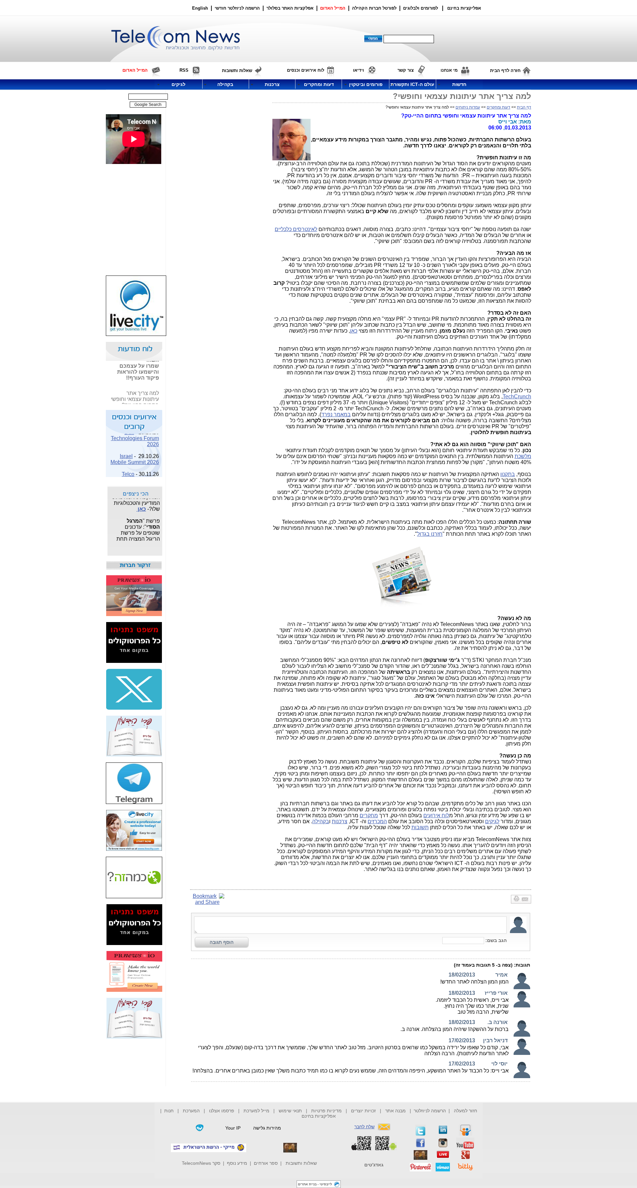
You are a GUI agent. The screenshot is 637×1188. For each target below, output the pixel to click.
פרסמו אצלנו (222, 1110)
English (200, 8)
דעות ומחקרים (498, 107)
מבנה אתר (395, 1110)
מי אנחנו (449, 70)
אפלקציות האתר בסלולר (290, 8)
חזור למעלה (465, 1110)
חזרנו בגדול (430, 534)
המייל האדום (332, 8)
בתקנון (507, 474)
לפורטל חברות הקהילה (374, 8)
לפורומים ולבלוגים (420, 8)
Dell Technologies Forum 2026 (135, 433)
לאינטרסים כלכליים (296, 229)
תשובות (420, 827)
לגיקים (492, 821)
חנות (169, 1110)
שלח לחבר (364, 1126)
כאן (353, 331)
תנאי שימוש (290, 1110)
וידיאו (358, 70)
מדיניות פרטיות (326, 1110)
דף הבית (524, 107)
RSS (183, 70)
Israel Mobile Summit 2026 (134, 454)
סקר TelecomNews (201, 1163)
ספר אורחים (266, 1163)
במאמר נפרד (336, 414)
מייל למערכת (256, 1110)
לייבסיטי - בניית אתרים (315, 1184)
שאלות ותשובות (301, 1163)
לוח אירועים (436, 815)
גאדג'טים (374, 1164)
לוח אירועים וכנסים (305, 70)
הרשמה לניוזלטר (430, 1110)
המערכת (191, 1110)
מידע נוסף (237, 1163)
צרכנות (339, 821)
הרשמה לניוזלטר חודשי (238, 8)
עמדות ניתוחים (468, 107)
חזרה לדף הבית (505, 70)
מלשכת (523, 456)
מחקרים (369, 815)
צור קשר (405, 70)
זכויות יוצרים (363, 1110)
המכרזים (377, 821)
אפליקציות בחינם (319, 1116)
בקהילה (320, 821)
